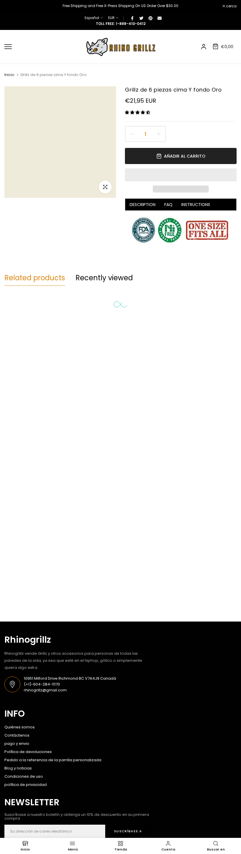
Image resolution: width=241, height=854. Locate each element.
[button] (138, 112)
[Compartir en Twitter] (141, 18)
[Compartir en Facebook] (132, 18)
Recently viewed (104, 278)
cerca (13, 6)
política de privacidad (25, 784)
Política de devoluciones (28, 752)
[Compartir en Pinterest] (150, 18)
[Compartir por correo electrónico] (159, 18)
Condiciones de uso (23, 776)
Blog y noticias (18, 768)
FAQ (168, 204)
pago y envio (16, 743)
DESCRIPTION (142, 204)
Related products (34, 278)
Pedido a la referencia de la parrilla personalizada (52, 760)
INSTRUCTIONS (195, 204)
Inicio (9, 74)
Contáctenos (16, 735)
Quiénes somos (19, 727)
